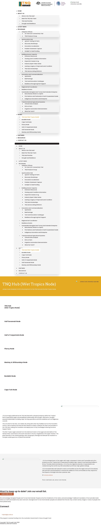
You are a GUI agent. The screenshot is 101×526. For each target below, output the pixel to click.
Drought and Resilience (29, 23)
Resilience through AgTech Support (35, 84)
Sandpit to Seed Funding (32, 51)
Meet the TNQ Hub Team (29, 18)
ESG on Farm (28, 106)
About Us (21, 13)
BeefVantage (29, 79)
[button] (37, 144)
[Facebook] (10, 511)
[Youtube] (18, 511)
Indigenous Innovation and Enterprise (36, 99)
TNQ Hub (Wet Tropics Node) (30, 117)
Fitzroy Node (25, 124)
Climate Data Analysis (31, 104)
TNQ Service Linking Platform (33, 71)
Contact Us (22, 140)
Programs (21, 29)
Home (20, 11)
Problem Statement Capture (33, 48)
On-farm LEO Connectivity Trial (34, 33)
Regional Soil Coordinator (29, 87)
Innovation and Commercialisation (32, 74)
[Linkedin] (6, 511)
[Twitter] (2, 511)
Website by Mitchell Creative (8, 523)
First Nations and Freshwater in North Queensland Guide (41, 96)
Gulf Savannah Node (28, 129)
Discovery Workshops (31, 43)
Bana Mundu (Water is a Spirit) (34, 94)
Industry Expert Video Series (33, 64)
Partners (21, 135)
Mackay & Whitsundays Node (15, 362)
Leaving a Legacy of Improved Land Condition (38, 66)
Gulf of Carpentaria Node (29, 127)
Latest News (22, 27)
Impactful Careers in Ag (32, 61)
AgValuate (28, 76)
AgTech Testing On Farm (32, 41)
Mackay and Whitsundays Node (31, 132)
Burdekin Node (26, 119)
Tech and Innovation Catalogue (34, 81)
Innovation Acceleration (32, 46)
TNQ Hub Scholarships (31, 69)
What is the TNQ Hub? (28, 16)
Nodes (20, 114)
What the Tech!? (30, 111)
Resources (21, 138)
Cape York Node (26, 122)
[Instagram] (14, 511)
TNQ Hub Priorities (27, 21)
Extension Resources (31, 56)
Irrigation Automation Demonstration (36, 109)
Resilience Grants (27, 89)
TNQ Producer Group (31, 36)
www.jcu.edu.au (48, 475)
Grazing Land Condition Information (35, 59)
